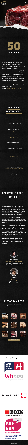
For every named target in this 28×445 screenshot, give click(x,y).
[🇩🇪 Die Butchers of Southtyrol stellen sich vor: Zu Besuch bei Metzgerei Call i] (5, 325)
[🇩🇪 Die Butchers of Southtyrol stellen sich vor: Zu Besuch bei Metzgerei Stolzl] (14, 316)
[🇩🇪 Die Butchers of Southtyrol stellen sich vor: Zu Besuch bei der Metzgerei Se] (23, 325)
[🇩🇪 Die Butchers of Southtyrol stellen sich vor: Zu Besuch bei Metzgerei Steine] (14, 325)
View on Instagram (15, 339)
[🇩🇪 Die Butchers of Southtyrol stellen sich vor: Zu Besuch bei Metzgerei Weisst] (23, 316)
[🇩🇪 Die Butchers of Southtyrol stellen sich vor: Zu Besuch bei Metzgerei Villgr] (14, 334)
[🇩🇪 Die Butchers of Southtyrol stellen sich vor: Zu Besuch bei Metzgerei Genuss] (23, 334)
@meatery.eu (14, 282)
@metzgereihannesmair (14, 264)
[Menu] (25, 3)
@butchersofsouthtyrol (14, 305)
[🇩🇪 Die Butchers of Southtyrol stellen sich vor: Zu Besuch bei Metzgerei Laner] (5, 316)
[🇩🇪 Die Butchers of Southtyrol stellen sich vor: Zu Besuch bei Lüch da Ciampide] (5, 334)
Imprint (14, 441)
